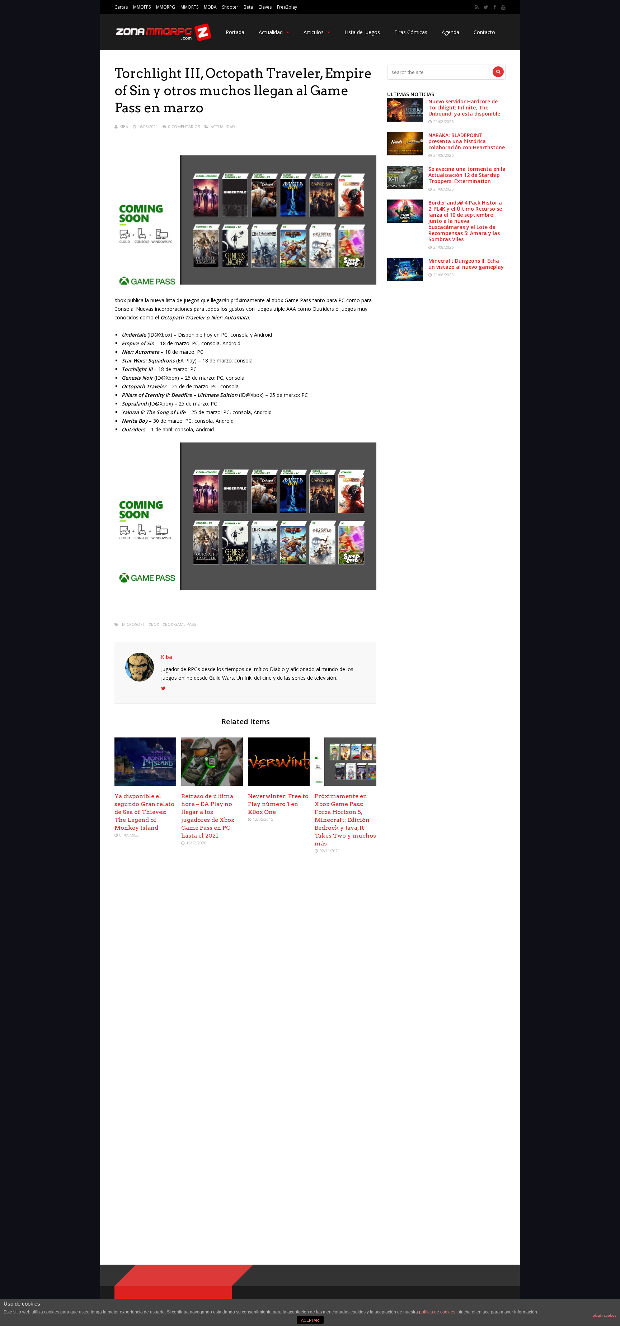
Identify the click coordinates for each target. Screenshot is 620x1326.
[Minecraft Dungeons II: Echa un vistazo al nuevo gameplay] (405, 279)
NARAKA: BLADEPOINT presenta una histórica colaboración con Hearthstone (466, 141)
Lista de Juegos (362, 32)
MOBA (210, 7)
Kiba (123, 126)
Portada (235, 32)
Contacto (484, 32)
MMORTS (189, 7)
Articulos (314, 32)
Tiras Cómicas (410, 32)
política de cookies (437, 1312)
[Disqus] (245, 963)
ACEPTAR (310, 1320)
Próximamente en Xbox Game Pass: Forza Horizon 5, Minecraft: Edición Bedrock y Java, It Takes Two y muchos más (345, 820)
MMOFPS (142, 7)
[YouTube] (503, 7)
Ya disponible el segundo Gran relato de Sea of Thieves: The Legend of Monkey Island (144, 812)
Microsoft (133, 624)
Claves (265, 7)
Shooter (230, 7)
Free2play (287, 7)
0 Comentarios (184, 126)
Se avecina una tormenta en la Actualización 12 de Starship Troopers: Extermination (467, 174)
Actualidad (271, 32)
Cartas (121, 7)
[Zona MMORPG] (162, 40)
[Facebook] (494, 7)
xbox (154, 624)
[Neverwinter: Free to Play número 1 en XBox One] (279, 784)
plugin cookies (604, 1315)
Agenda (450, 32)
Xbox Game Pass (179, 624)
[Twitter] (486, 7)
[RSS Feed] (477, 7)
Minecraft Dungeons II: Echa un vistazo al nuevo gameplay (466, 263)
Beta (248, 7)
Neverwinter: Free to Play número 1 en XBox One (278, 804)
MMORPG (165, 7)
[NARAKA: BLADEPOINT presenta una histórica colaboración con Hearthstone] (405, 153)
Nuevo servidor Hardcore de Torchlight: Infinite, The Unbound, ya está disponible (464, 107)
